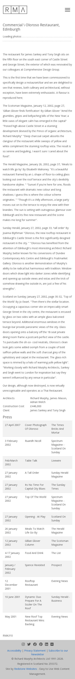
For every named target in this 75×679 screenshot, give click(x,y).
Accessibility (14, 654)
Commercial (13, 24)
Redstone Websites (25, 672)
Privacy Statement (35, 654)
